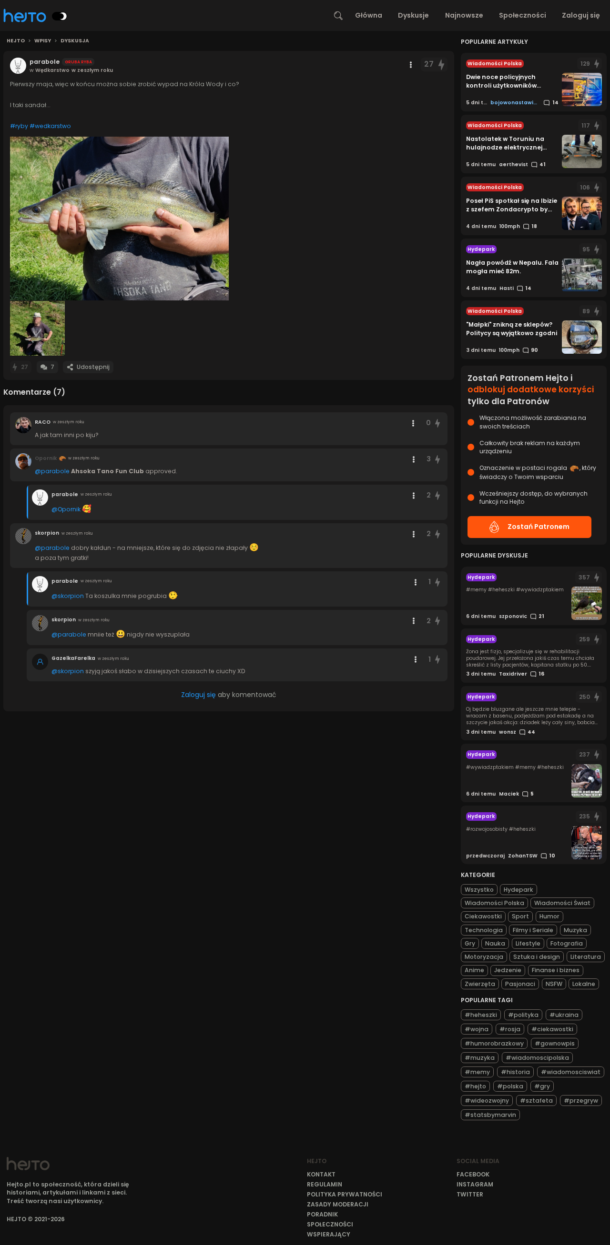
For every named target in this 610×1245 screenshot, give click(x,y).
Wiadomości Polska (494, 903)
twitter (470, 1194)
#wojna (476, 1029)
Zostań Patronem (538, 526)
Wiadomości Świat (562, 903)
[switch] (59, 16)
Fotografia (566, 943)
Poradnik (322, 1214)
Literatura (585, 957)
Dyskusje (413, 15)
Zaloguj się (581, 15)
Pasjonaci (520, 984)
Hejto (16, 41)
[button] (119, 218)
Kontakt (321, 1174)
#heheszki (481, 1015)
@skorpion (67, 596)
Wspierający (328, 1234)
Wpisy (42, 41)
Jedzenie (507, 970)
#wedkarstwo (50, 126)
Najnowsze (464, 15)
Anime (474, 970)
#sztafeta (536, 1100)
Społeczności (522, 15)
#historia (515, 1072)
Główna (368, 15)
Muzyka (575, 930)
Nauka (495, 943)
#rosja (509, 1029)
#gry (542, 1086)
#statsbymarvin (490, 1115)
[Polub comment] (437, 423)
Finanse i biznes (556, 970)
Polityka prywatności (344, 1194)
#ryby (19, 126)
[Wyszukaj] (338, 15)
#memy (477, 1072)
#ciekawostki (552, 1029)
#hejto (475, 1086)
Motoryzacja (484, 957)
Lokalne (583, 984)
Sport (520, 916)
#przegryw (581, 1100)
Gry (470, 943)
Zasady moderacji (337, 1204)
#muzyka (480, 1058)
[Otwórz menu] (410, 64)
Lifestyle (528, 943)
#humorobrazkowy (494, 1043)
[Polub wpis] (442, 64)
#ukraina (564, 1015)
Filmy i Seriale (533, 930)
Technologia (484, 930)
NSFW (554, 984)
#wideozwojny (487, 1100)
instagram (475, 1184)
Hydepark (518, 890)
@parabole (52, 471)
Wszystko (479, 890)
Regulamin (324, 1184)
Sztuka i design (536, 957)
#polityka (523, 1015)
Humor (549, 916)
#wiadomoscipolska (537, 1058)
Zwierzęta (480, 984)
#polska (510, 1086)
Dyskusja (75, 41)
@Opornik (66, 509)
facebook (473, 1174)
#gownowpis (555, 1043)
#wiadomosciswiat (570, 1072)
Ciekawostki (483, 916)
